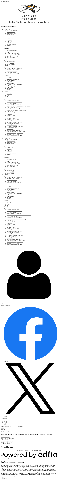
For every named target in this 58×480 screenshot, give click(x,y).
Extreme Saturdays (11, 72)
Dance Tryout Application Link (14, 108)
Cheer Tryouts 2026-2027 (13, 107)
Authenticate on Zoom (12, 127)
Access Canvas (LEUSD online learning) (16, 110)
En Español (3, 429)
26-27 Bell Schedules (12, 30)
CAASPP (12, 63)
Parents (5, 422)
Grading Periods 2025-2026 (13, 55)
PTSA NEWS (10, 111)
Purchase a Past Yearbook (13, 134)
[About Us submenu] (9, 29)
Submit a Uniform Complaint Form (15, 130)
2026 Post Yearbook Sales (13, 100)
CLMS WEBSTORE (12, 103)
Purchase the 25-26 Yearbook (14, 104)
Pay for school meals (12, 125)
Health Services (10, 87)
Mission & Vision (11, 32)
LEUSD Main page (11, 90)
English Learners (11, 64)
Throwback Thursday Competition (15, 133)
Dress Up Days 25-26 (12, 71)
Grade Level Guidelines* (13, 53)
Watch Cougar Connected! (13, 112)
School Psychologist (11, 44)
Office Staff (9, 42)
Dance (8, 95)
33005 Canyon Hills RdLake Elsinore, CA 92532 (7, 440)
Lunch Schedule (10, 34)
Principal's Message (11, 33)
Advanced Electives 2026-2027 (14, 102)
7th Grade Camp (11, 116)
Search (2, 426)
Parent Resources (11, 77)
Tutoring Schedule (11, 57)
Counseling (9, 40)
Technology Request (11, 85)
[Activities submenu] (4, 67)
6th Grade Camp (11, 115)
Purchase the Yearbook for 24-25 (14, 135)
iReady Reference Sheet (12, 56)
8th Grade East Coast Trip (13, 69)
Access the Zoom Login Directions (15, 126)
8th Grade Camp (11, 118)
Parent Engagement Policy (13, 79)
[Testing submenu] (4, 60)
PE (7, 96)
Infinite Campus (10, 83)
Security (9, 45)
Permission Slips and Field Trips (14, 73)
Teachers (9, 46)
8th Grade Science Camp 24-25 (14, 68)
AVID (8, 52)
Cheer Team (9, 94)
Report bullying (10, 129)
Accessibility (4, 478)
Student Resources (11, 80)
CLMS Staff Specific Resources (14, 84)
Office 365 (9, 81)
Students (6, 421)
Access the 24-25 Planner (13, 123)
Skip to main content (5, 1)
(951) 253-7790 (8, 442)
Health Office (10, 41)
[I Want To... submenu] (4, 208)
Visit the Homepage (5, 437)
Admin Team (10, 38)
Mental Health (10, 88)
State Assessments (11, 61)
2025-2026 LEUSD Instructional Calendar (17, 50)
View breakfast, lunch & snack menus (16, 131)
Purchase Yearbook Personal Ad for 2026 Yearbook (19, 106)
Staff (5, 424)
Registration (9, 114)
